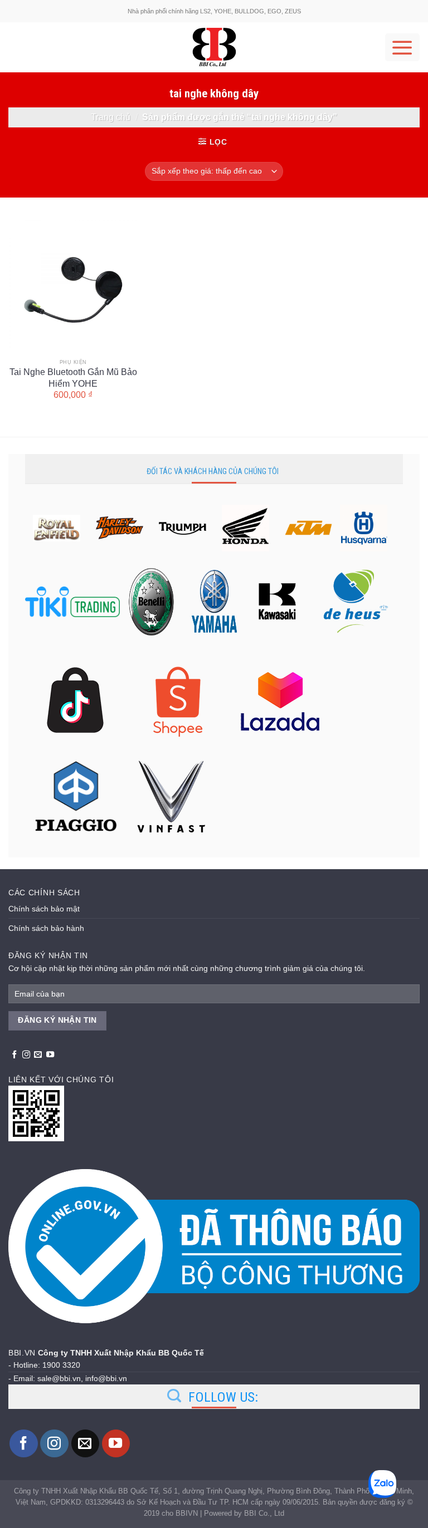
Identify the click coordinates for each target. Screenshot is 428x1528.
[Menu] (402, 47)
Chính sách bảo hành (46, 928)
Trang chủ (110, 117)
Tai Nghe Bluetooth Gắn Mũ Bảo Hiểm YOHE (73, 377)
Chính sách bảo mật (44, 908)
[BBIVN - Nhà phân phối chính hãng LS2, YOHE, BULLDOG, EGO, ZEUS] (214, 47)
